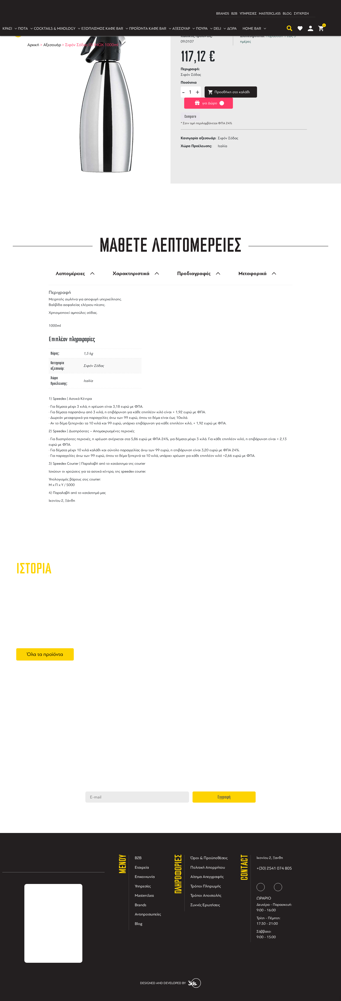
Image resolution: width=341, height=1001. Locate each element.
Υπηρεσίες (143, 886)
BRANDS (222, 14)
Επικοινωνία (145, 876)
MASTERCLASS (269, 14)
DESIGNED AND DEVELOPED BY (163, 983)
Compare (190, 116)
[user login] (310, 28)
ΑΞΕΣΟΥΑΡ (181, 28)
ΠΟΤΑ (23, 28)
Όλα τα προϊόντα (45, 654)
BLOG (287, 14)
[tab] (74, 273)
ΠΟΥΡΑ (202, 28)
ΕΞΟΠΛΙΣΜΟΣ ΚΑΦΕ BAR (102, 28)
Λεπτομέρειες (70, 273)
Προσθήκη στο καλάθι (232, 92)
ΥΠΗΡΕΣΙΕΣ (248, 14)
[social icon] (261, 887)
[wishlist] (300, 28)
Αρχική (33, 44)
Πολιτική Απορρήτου (207, 867)
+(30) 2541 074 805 (274, 868)
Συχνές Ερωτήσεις (205, 905)
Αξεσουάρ (52, 44)
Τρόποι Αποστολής (205, 895)
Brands (140, 905)
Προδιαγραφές (194, 273)
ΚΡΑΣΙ (7, 28)
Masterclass (144, 895)
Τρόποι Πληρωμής (205, 886)
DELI (217, 28)
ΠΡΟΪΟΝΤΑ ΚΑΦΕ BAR (147, 28)
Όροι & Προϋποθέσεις (209, 858)
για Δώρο (209, 103)
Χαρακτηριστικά (131, 273)
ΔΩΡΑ (232, 28)
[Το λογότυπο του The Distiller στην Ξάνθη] (168, 14)
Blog (138, 924)
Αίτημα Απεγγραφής (207, 876)
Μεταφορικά (252, 273)
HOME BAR (252, 28)
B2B (234, 14)
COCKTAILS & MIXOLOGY (54, 28)
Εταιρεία (142, 867)
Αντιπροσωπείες (148, 914)
